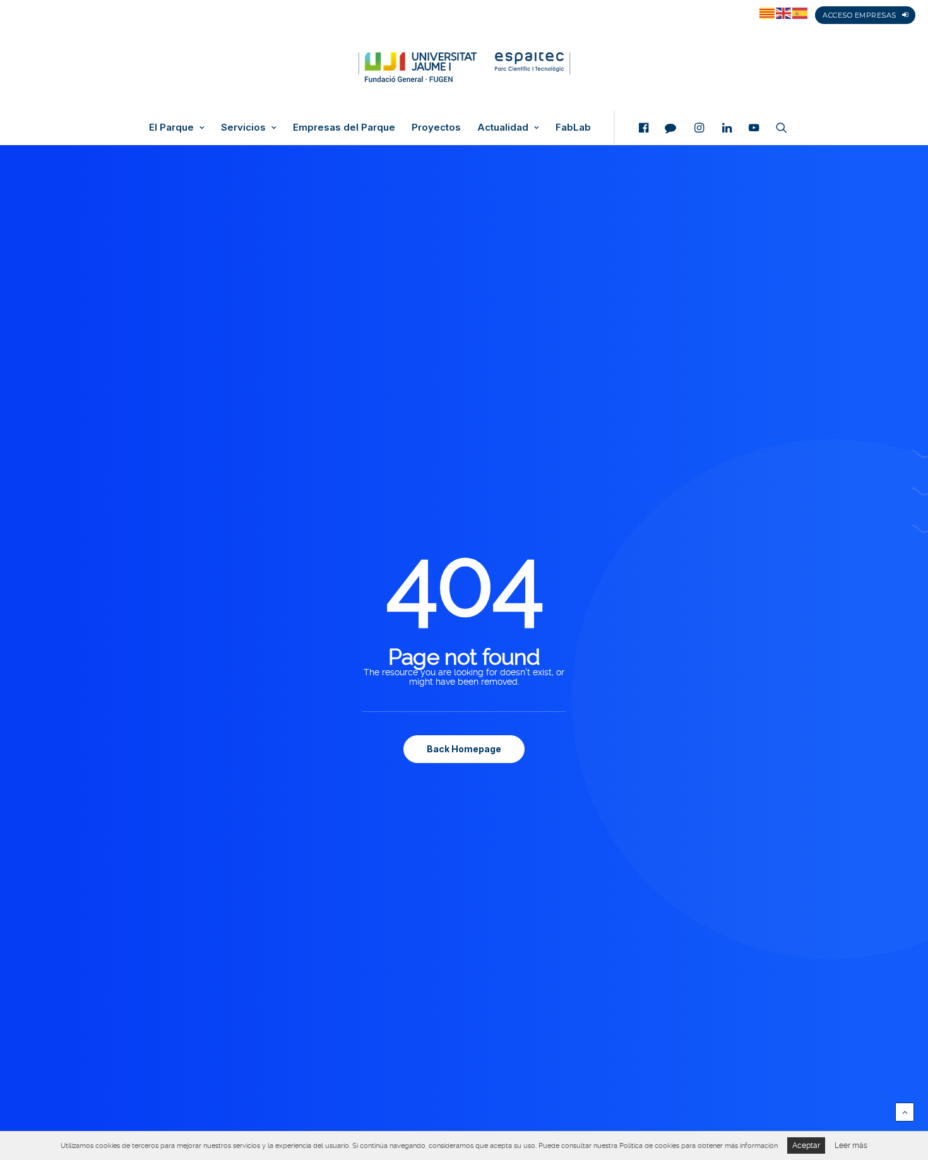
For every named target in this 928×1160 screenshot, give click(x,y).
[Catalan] (767, 13)
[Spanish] (800, 13)
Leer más (851, 1145)
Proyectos (436, 127)
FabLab (573, 127)
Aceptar (806, 1145)
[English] (784, 13)
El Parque (171, 127)
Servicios (243, 127)
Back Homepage (464, 748)
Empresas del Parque (344, 127)
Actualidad (502, 127)
